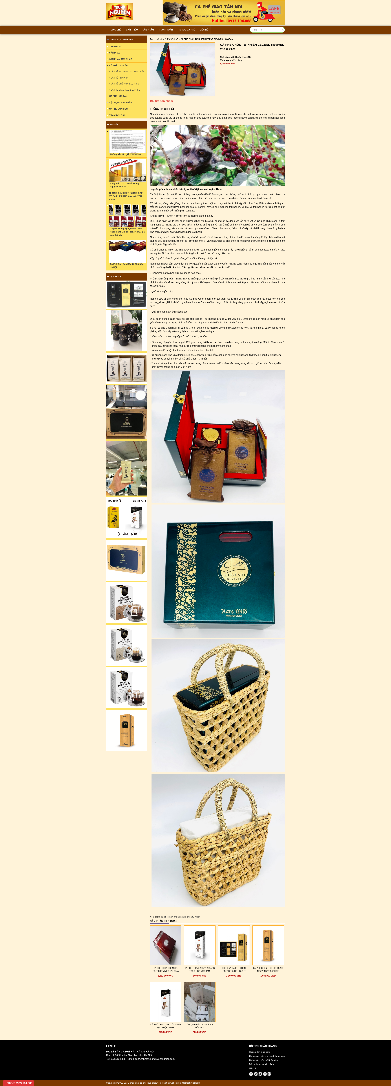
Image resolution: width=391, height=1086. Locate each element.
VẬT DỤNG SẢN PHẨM (120, 102)
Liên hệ (204, 30)
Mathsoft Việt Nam (191, 1083)
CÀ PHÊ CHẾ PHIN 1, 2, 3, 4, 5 (125, 84)
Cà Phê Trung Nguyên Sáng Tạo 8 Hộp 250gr (165, 1026)
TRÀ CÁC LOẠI (117, 115)
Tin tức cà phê (186, 30)
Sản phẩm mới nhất (120, 59)
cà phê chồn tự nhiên (171, 917)
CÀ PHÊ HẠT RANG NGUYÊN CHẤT (127, 72)
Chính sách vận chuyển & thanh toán (267, 1056)
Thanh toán (166, 30)
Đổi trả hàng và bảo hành (261, 1064)
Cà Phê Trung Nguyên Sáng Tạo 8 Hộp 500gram (200, 969)
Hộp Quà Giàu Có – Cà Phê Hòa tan (200, 1026)
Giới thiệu (132, 30)
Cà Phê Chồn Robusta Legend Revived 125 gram (165, 969)
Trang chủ (114, 30)
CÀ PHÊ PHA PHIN (119, 78)
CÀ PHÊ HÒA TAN (118, 96)
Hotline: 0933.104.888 (18, 1083)
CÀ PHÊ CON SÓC (118, 109)
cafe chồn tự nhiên (191, 917)
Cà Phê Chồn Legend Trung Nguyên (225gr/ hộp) (268, 969)
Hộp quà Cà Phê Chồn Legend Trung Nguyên (234, 969)
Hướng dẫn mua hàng (259, 1052)
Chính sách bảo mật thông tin (263, 1060)
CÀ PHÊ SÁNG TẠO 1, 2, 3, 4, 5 (125, 90)
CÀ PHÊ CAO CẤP (169, 39)
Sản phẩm (148, 30)
